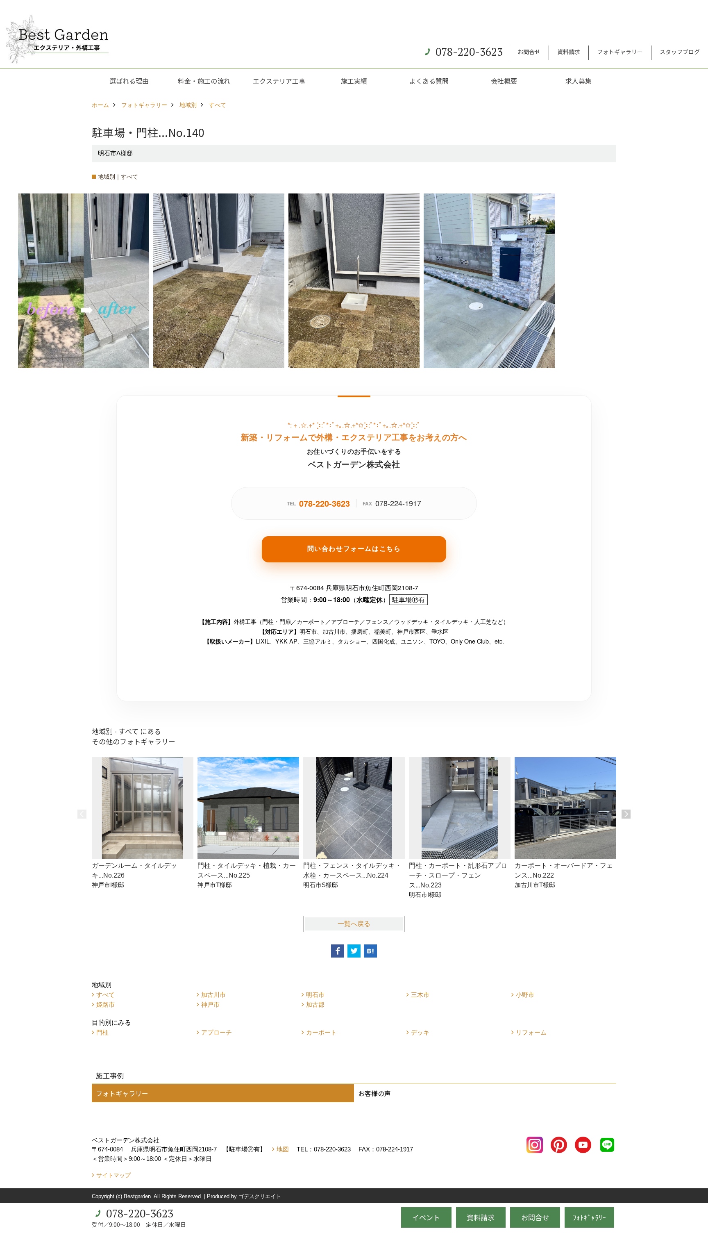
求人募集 (578, 81)
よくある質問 (429, 81)
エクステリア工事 (279, 81)
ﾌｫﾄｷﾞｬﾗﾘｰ (589, 1217)
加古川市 (213, 994)
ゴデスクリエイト (259, 1196)
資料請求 (568, 52)
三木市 (420, 994)
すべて (105, 994)
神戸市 (210, 1004)
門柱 (102, 1032)
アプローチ (216, 1032)
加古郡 (315, 1004)
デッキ (420, 1032)
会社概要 (504, 81)
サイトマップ (113, 1175)
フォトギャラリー (620, 52)
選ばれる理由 (129, 81)
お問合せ (528, 52)
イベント (426, 1217)
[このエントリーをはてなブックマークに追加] (370, 951)
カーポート (321, 1032)
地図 (283, 1149)
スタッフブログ (680, 52)
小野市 (525, 994)
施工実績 (354, 81)
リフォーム (531, 1032)
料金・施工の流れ (204, 81)
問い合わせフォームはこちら (354, 548)
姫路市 (105, 1004)
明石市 (315, 994)
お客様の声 (374, 1093)
